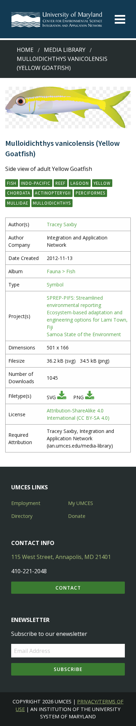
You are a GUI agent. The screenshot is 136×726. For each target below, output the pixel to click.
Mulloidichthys (52, 203)
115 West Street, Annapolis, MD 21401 (61, 557)
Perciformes (90, 193)
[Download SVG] (61, 397)
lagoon (79, 183)
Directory (21, 516)
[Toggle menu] (120, 19)
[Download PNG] (89, 397)
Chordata (18, 193)
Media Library (64, 50)
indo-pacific (36, 183)
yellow (102, 183)
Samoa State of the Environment (84, 334)
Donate (76, 516)
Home (25, 50)
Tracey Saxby (62, 224)
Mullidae (17, 203)
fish (11, 183)
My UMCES (80, 503)
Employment (25, 503)
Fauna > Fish (61, 271)
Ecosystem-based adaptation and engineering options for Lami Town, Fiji (87, 319)
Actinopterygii (53, 193)
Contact (68, 587)
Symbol (55, 284)
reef (60, 183)
